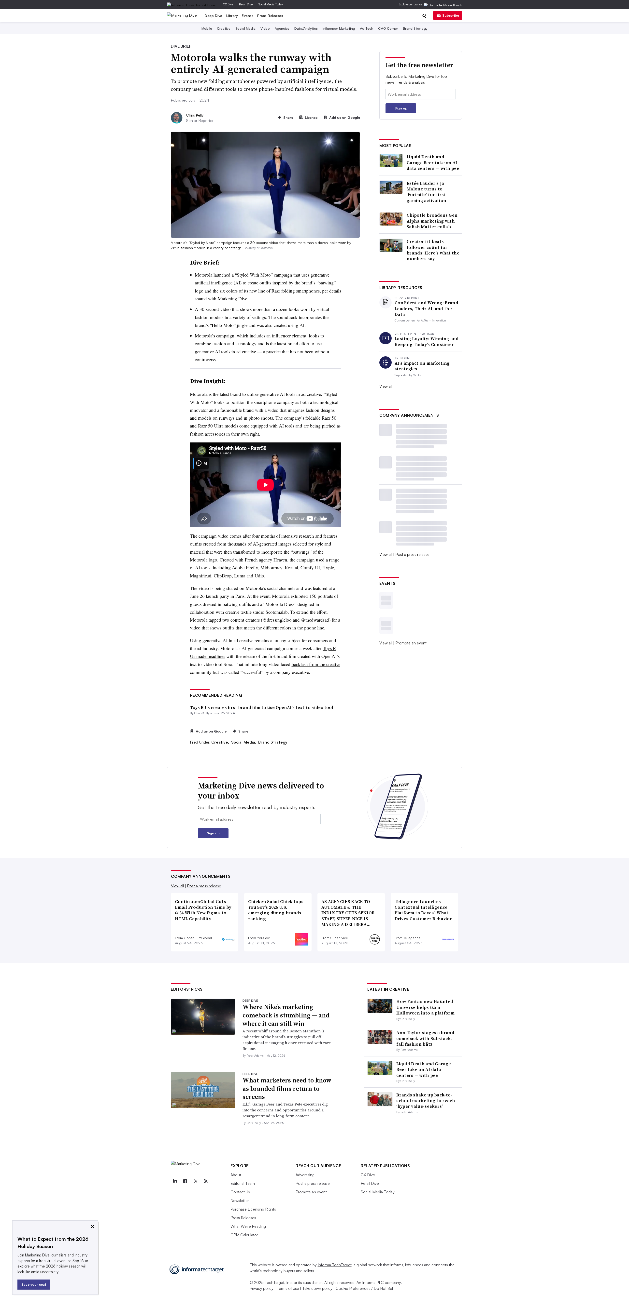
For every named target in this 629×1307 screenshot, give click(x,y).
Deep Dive (213, 15)
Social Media (245, 28)
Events (247, 15)
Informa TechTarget (335, 1264)
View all (385, 386)
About (235, 1174)
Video (265, 28)
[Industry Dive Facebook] (185, 1181)
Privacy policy (261, 1288)
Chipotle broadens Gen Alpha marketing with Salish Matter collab (432, 220)
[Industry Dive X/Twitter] (195, 1181)
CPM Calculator (244, 1234)
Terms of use (288, 1288)
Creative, (220, 742)
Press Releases (270, 15)
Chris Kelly (195, 115)
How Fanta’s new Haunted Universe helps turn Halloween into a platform (425, 1007)
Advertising (305, 1174)
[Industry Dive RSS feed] (205, 1181)
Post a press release (412, 554)
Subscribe (450, 15)
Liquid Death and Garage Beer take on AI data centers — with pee (433, 162)
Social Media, (244, 742)
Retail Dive (246, 4)
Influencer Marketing (339, 28)
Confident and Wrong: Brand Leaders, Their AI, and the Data (426, 308)
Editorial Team (242, 1183)
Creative (223, 28)
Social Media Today (270, 4)
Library (232, 15)
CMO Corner (388, 28)
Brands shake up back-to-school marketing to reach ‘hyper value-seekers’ (425, 1100)
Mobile (206, 28)
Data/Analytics (306, 28)
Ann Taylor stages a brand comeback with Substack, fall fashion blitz (425, 1038)
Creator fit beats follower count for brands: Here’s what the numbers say (433, 250)
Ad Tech (366, 28)
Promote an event (411, 642)
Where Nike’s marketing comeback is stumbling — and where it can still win (286, 1015)
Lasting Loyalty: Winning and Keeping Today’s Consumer (426, 341)
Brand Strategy (415, 28)
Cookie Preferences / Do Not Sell (365, 1288)
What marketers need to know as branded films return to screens (287, 1088)
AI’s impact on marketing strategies (422, 366)
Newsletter (239, 1200)
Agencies (282, 28)
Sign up (401, 108)
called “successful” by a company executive (269, 672)
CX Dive (228, 4)
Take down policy (317, 1288)
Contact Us (240, 1191)
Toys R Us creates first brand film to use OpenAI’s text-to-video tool (261, 707)
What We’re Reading (248, 1226)
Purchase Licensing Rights (253, 1209)
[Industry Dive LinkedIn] (175, 1181)
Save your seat (33, 1284)
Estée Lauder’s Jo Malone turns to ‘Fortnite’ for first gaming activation (426, 191)
